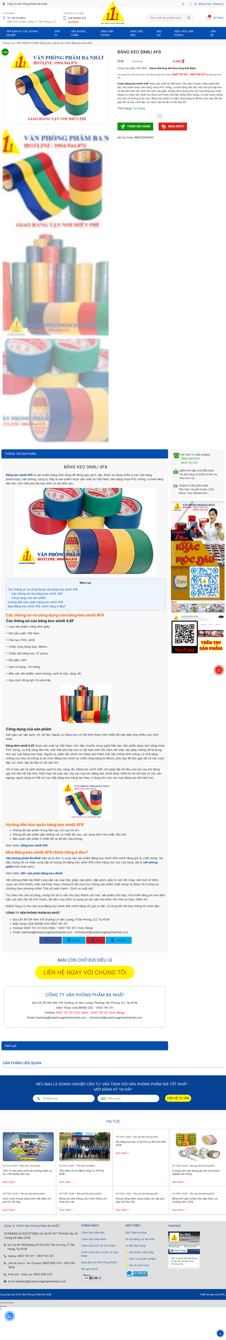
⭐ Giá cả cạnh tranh (137, 1265)
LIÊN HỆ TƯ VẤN (178, 1098)
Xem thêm (8, 1181)
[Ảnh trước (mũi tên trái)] (1, 1306)
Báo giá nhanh (89, 1268)
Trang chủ (8, 42)
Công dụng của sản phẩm (28, 598)
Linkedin (120, 940)
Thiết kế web (207, 1294)
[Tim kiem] (188, 17)
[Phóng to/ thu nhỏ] (1, 1302)
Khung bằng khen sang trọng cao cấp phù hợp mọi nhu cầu (140, 1200)
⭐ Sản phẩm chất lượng (139, 1252)
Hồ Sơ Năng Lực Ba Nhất (139, 1239)
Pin (97, 940)
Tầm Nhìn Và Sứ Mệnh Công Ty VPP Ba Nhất (81, 1172)
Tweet (75, 940)
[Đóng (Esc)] (12, 1302)
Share (52, 940)
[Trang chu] (184, 3)
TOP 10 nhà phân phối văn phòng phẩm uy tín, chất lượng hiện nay (27, 1172)
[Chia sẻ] (8, 1302)
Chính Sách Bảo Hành (93, 1239)
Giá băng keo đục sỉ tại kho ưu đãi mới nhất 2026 (141, 1143)
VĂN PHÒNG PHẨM (27, 42)
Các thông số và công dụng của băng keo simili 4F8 (43, 589)
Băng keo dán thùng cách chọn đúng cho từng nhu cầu (83, 1200)
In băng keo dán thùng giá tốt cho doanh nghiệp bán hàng (195, 1172)
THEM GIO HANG (138, 126)
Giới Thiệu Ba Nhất (136, 1232)
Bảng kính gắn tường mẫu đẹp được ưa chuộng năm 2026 (195, 1200)
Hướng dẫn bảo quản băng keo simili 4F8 (35, 602)
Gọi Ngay (73, 21)
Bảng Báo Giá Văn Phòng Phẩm (99, 1262)
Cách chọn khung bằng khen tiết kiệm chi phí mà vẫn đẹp (27, 1200)
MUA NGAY (176, 126)
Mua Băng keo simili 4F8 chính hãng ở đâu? (37, 606)
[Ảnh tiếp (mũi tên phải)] (5, 1306)
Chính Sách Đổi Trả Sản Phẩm (98, 1245)
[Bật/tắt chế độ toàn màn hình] (5, 1302)
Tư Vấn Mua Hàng (135, 1245)
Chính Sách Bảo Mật (93, 1232)
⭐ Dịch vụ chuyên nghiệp (140, 1258)
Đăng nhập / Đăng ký (211, 3)
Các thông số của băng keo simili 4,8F (37, 593)
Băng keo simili (61, 42)
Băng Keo (45, 42)
